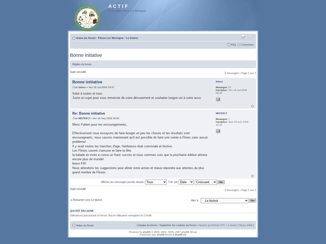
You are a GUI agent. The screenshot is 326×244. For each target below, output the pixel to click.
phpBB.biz (180, 234)
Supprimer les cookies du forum (177, 225)
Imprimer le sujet (243, 37)
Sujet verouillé (78, 71)
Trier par (173, 181)
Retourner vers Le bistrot (87, 199)
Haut (252, 106)
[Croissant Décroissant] (210, 181)
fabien (82, 87)
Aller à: (195, 200)
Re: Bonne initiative (88, 113)
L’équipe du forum (147, 225)
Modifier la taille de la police (250, 37)
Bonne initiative (86, 55)
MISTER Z (84, 118)
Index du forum (86, 38)
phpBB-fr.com (164, 234)
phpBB (147, 232)
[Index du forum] (87, 17)
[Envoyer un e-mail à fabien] (218, 99)
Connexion (247, 44)
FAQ (233, 44)
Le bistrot (132, 38)
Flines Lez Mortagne (111, 38)
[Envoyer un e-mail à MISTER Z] (218, 131)
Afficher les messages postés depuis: (123, 181)
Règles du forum (81, 64)
